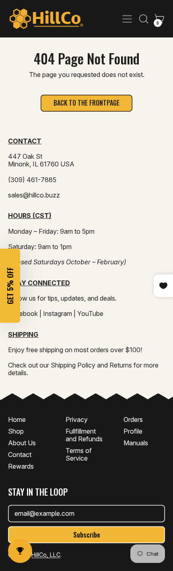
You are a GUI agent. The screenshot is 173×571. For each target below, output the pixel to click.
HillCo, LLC (45, 554)
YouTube (90, 313)
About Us (22, 443)
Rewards (21, 466)
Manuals (136, 443)
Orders (133, 419)
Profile (133, 431)
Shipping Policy (73, 365)
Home (17, 419)
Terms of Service (79, 454)
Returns (120, 365)
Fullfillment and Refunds (84, 435)
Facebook (23, 313)
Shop (16, 431)
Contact (19, 455)
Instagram (57, 313)
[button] (143, 19)
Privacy (77, 419)
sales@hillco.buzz (34, 195)
